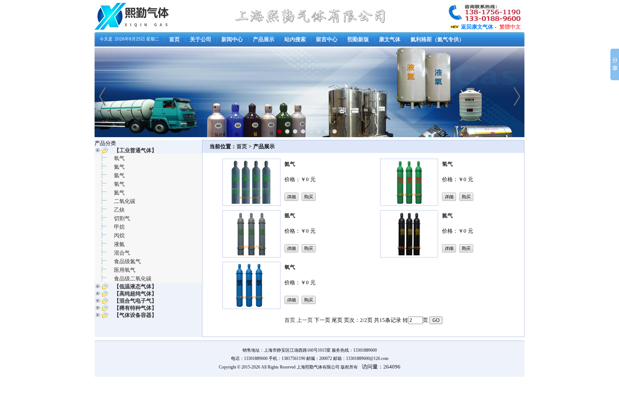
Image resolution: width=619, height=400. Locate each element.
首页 (174, 39)
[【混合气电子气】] (101, 302)
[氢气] (409, 204)
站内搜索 (295, 39)
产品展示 (263, 39)
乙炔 (119, 210)
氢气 (119, 184)
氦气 (119, 193)
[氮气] (409, 256)
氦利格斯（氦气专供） (437, 39)
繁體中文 (510, 27)
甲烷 (119, 227)
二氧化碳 (124, 201)
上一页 (305, 320)
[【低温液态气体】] (101, 288)
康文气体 (389, 39)
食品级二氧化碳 (133, 278)
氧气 (119, 158)
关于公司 (200, 39)
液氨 (119, 244)
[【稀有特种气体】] (101, 310)
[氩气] (251, 256)
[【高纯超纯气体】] (101, 295)
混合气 (122, 253)
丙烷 (119, 235)
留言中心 (326, 39)
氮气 (119, 167)
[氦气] (251, 204)
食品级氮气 (127, 261)
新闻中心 (232, 39)
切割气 (122, 218)
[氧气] (251, 307)
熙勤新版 (358, 39)
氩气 (119, 175)
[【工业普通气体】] (101, 152)
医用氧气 (124, 270)
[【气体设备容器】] (101, 317)
